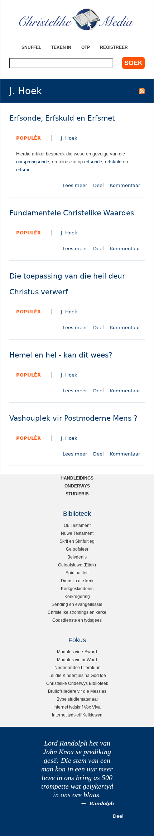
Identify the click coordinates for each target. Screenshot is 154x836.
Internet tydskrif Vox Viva (77, 707)
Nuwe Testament (77, 533)
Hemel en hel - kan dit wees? (60, 355)
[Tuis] (77, 20)
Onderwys (77, 486)
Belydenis (77, 557)
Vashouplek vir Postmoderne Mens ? (73, 418)
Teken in (61, 47)
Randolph (102, 803)
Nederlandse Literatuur (77, 667)
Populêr (28, 138)
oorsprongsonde (32, 161)
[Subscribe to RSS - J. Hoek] (142, 91)
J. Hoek (69, 138)
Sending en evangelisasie (77, 604)
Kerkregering (77, 596)
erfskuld (113, 161)
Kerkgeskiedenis (77, 588)
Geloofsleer (77, 549)
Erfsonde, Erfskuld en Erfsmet (62, 118)
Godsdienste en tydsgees (77, 620)
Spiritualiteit (77, 572)
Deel (98, 185)
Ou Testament (77, 525)
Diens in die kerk (77, 580)
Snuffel (31, 47)
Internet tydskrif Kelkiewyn (77, 715)
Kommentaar (125, 185)
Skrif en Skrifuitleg (77, 541)
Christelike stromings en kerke (77, 612)
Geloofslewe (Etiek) (77, 564)
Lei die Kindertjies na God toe (77, 675)
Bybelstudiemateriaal (77, 699)
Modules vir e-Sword (77, 651)
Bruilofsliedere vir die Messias (77, 691)
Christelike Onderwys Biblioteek (77, 683)
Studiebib (77, 493)
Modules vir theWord (77, 659)
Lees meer (75, 185)
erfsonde (93, 161)
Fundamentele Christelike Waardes (71, 213)
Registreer (114, 47)
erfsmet (24, 169)
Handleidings (77, 478)
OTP (85, 47)
